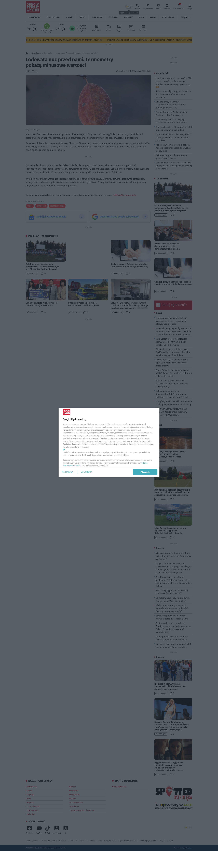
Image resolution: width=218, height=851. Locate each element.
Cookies (77, 466)
